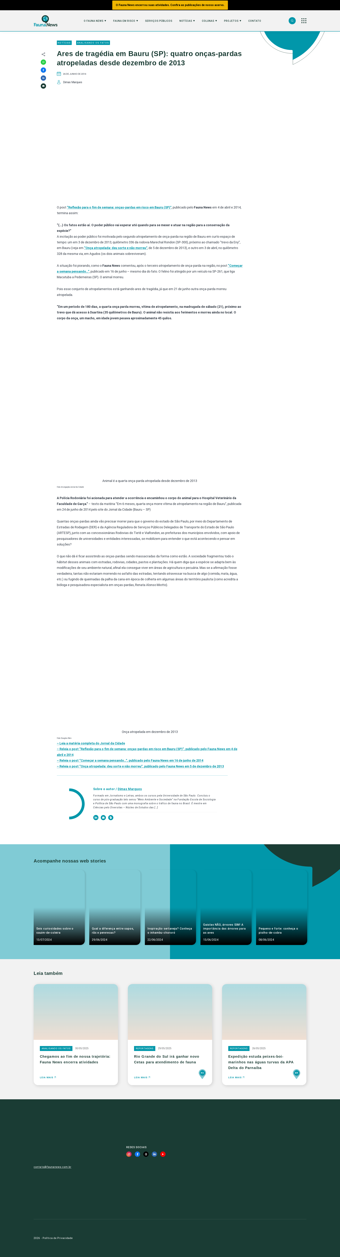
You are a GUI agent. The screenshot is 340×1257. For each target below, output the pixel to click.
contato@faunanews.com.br (52, 1166)
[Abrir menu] (303, 20)
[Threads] (146, 1154)
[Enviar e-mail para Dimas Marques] (103, 819)
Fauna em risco (124, 21)
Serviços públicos (158, 21)
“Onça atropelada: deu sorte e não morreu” (115, 248)
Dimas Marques (130, 789)
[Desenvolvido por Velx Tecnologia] (286, 1238)
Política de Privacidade (58, 1238)
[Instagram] (129, 1154)
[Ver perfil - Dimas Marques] (70, 804)
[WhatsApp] (43, 62)
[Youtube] (163, 1154)
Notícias (185, 21)
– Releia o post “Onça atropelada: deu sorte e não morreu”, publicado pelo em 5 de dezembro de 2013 (140, 766)
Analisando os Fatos (93, 42)
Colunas (208, 21)
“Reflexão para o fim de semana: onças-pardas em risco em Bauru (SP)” (119, 207)
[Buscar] (292, 20)
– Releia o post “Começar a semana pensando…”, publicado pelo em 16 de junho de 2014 (130, 760)
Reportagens (145, 1048)
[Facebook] (43, 70)
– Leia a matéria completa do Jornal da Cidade (91, 743)
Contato (254, 21)
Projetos (231, 21)
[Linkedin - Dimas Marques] (96, 819)
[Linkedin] (43, 78)
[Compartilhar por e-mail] (43, 86)
